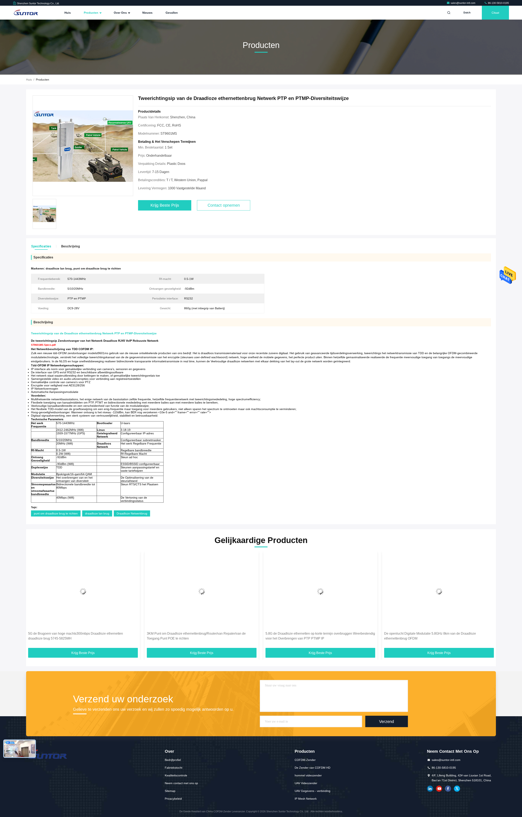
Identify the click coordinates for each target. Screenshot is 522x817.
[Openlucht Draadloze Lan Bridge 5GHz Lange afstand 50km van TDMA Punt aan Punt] (439, 591)
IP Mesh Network (306, 798)
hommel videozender (308, 775)
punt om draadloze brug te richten (56, 513)
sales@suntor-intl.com (463, 3)
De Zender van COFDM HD (312, 767)
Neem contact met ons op (181, 783)
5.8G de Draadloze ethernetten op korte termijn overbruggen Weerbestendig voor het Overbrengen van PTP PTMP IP (201, 636)
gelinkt (430, 789)
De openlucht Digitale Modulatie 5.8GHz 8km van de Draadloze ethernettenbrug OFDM (311, 636)
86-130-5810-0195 (498, 3)
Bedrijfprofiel (173, 760)
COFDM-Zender (305, 760)
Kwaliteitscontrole (176, 775)
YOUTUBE (439, 789)
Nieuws (147, 12)
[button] (33, 601)
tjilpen (457, 789)
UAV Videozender (306, 783)
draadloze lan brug (97, 513)
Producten (91, 12)
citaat (495, 12)
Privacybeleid (173, 798)
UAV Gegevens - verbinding (312, 791)
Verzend (386, 721)
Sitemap (170, 791)
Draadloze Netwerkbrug (132, 513)
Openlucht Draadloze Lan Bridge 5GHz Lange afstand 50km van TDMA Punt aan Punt (435, 636)
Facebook (448, 789)
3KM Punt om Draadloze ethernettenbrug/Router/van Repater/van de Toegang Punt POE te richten (77, 636)
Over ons (121, 12)
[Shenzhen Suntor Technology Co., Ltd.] (26, 13)
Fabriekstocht (173, 767)
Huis (67, 12)
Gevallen (172, 12)
